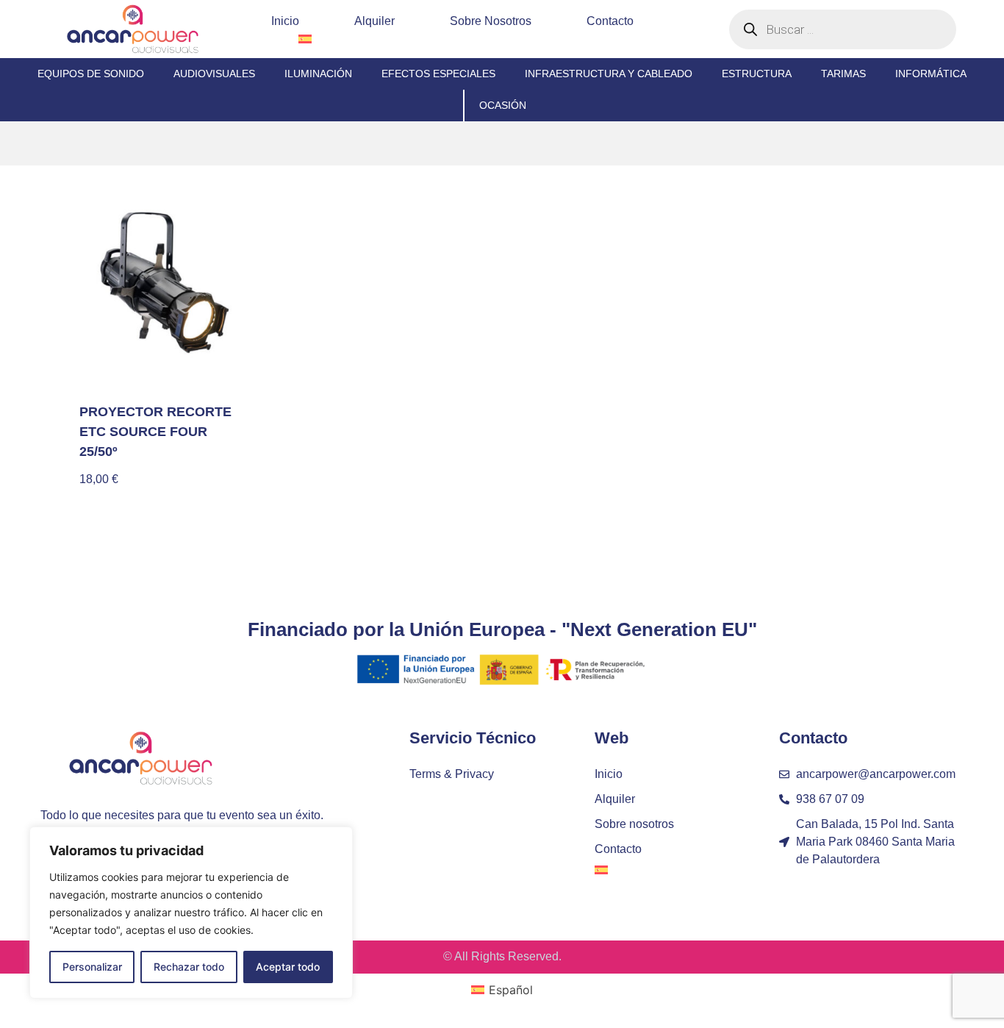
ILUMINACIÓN (318, 73)
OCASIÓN (502, 105)
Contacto (610, 21)
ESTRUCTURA (757, 73)
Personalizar (92, 966)
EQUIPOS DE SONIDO (90, 73)
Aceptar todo (288, 966)
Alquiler (374, 21)
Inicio (285, 21)
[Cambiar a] (305, 39)
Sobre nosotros (490, 21)
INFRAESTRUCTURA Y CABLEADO (608, 73)
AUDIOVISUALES (214, 73)
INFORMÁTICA (931, 73)
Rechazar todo (189, 966)
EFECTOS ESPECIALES (438, 73)
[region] (191, 913)
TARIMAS (843, 73)
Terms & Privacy (451, 774)
